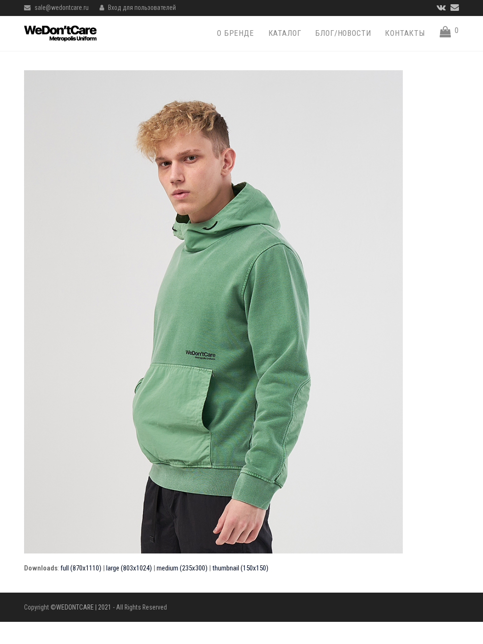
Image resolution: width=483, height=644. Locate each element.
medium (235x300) (182, 568)
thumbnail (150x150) (240, 568)
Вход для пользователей (142, 7)
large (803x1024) (129, 568)
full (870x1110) (80, 568)
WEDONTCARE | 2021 (83, 607)
